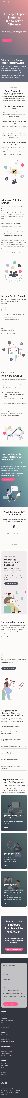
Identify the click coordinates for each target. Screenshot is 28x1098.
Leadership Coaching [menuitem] (5, 1049)
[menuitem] (4, 1090)
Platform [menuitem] (3, 1014)
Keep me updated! (9, 668)
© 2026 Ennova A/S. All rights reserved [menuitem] (9, 1088)
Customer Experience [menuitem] (6, 1027)
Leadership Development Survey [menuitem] (8, 1025)
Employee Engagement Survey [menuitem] (7, 1016)
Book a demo (7, 40)
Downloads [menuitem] (3, 1072)
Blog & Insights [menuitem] (4, 1065)
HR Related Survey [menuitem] (5, 1022)
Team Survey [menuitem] (4, 1018)
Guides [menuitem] (2, 1070)
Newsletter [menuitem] (3, 1074)
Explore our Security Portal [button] (8, 333)
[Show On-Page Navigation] (25, 1095)
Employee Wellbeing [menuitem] (5, 1034)
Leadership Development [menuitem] (6, 1051)
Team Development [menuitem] (5, 1053)
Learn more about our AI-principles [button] (12, 154)
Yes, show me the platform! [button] (14, 949)
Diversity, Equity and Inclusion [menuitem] (7, 1041)
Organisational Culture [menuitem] (6, 1039)
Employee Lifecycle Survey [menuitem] (7, 1020)
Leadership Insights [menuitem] (5, 1037)
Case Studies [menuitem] (4, 1063)
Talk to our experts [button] (8, 479)
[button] (26, 2)
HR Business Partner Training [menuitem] (7, 1055)
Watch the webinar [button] (11, 583)
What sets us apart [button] (18, 40)
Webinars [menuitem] (3, 1067)
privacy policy (20, 660)
